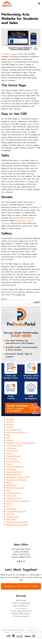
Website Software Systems (17, 522)
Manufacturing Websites (16, 479)
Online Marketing (13, 493)
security (9, 503)
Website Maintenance (21, 613)
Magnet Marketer (13, 474)
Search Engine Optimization (18, 501)
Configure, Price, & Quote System (20, 443)
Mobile (9, 482)
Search (4, 299)
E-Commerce (21, 608)
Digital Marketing (13, 456)
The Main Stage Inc (9, 54)
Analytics (10, 427)
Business (9, 440)
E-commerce (11, 458)
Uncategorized (12, 516)
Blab (8, 435)
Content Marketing (14, 445)
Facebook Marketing (14, 466)
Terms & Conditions (29, 632)
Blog (8, 437)
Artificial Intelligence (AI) (16, 432)
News (8, 490)
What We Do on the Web (17, 524)
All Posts (9, 424)
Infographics (11, 469)
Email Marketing (13, 461)
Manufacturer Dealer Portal (17, 477)
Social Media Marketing (16, 511)
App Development (14, 429)
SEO (8, 506)
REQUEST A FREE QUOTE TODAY (21, 586)
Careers (7, 632)
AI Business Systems (21, 616)
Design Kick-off (32, 630)
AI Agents (10, 419)
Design (9, 453)
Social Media (11, 509)
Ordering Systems (13, 498)
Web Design (11, 519)
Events (9, 464)
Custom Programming (21, 603)
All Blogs (9, 421)
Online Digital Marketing (21, 611)
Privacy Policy (17, 632)
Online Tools (11, 495)
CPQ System (11, 448)
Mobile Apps (11, 485)
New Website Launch (15, 487)
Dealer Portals (12, 450)
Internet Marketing (14, 472)
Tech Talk (10, 514)
